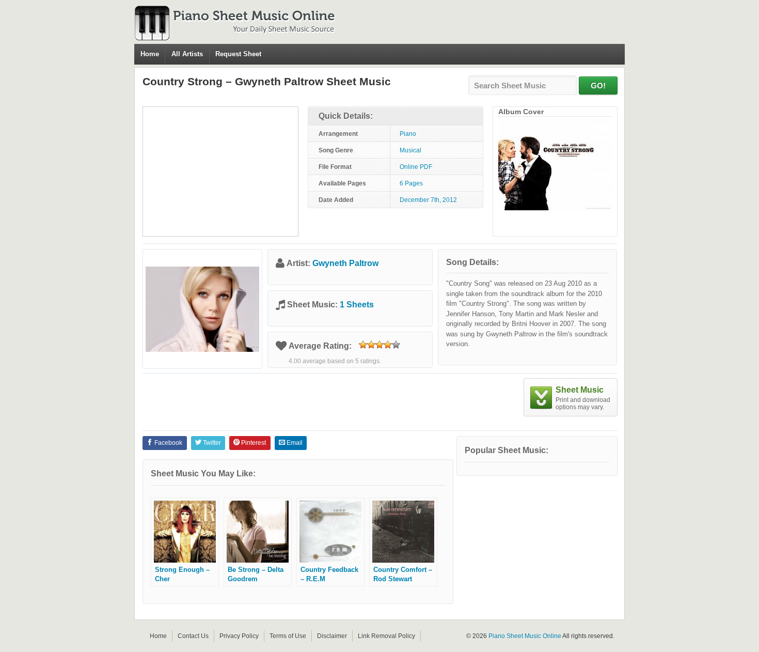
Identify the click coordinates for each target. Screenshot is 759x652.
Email (294, 442)
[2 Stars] (371, 344)
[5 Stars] (396, 344)
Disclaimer (332, 636)
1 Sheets (357, 304)
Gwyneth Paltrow (345, 263)
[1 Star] (363, 344)
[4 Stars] (388, 344)
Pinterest (253, 442)
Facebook (167, 442)
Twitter (211, 442)
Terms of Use (288, 636)
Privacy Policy (239, 636)
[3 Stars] (379, 344)
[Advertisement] (220, 171)
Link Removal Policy (386, 636)
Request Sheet (238, 54)
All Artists (187, 54)
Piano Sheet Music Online (524, 636)
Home (149, 54)
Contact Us (193, 636)
